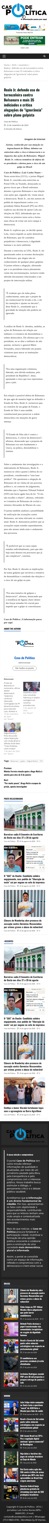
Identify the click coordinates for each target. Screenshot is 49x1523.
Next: (22, 783)
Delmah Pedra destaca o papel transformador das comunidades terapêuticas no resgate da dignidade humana (11, 1329)
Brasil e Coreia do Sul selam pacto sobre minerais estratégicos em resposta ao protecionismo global (11, 1346)
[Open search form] (44, 56)
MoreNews (26, 1519)
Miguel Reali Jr (32, 761)
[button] (4, 56)
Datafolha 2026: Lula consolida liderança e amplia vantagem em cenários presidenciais (31, 699)
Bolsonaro (15, 761)
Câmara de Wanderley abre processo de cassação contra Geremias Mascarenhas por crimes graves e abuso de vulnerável (23, 924)
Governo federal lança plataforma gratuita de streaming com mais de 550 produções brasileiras (11, 1492)
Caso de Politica (11, 121)
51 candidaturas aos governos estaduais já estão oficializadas (11, 1363)
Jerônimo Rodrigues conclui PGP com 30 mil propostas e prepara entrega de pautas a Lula (11, 1379)
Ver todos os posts (24, 668)
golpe (23, 761)
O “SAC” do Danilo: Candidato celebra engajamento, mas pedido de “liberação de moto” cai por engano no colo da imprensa (24, 879)
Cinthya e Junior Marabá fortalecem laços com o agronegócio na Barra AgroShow (24, 1109)
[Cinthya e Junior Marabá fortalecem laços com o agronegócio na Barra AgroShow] (24, 1090)
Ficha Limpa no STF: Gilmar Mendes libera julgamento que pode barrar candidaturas (11, 1312)
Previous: (23, 771)
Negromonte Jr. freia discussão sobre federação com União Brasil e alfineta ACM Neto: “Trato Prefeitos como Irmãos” (12, 741)
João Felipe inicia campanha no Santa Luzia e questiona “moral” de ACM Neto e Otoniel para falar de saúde (11, 1408)
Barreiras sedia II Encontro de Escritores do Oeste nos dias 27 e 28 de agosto (23, 836)
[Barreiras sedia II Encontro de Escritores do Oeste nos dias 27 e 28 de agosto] (24, 817)
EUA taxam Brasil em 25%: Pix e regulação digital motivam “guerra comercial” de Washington (11, 1441)
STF (41, 761)
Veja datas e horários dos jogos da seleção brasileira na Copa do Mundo (11, 1458)
